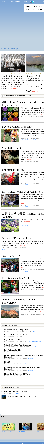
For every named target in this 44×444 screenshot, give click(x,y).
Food (27, 9)
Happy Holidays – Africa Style (14, 340)
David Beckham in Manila (17, 126)
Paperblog (11, 8)
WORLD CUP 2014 (7, 431)
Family (40, 9)
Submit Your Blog (15, 1)
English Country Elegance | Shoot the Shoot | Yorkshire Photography (23, 356)
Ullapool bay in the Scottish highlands (17, 374)
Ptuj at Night (8, 362)
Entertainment (38, 6)
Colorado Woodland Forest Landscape (17, 345)
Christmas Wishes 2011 (15, 278)
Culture (17, 393)
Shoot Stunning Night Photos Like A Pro (21, 396)
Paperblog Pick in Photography (12, 74)
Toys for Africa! (11, 256)
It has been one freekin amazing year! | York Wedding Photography (22, 368)
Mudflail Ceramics (12, 148)
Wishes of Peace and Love (17, 238)
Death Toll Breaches (11, 76)
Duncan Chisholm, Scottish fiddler (16, 335)
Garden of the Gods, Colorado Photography (19, 300)
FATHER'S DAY (23, 431)
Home (3, 1)
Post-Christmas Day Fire (12, 350)
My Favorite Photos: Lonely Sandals (16, 329)
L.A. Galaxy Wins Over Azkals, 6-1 (22, 191)
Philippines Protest (13, 169)
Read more (14, 88)
